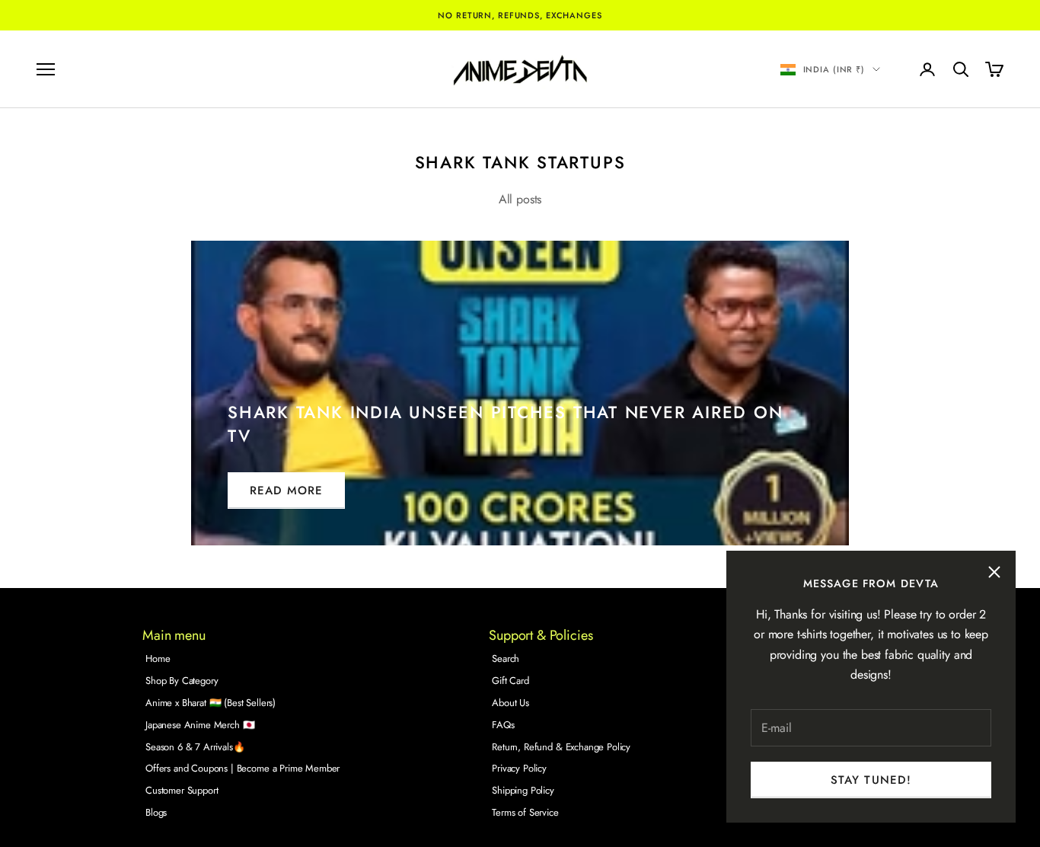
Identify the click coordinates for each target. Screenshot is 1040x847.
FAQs (503, 725)
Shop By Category (181, 680)
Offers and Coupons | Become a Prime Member (242, 768)
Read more (286, 490)
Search (505, 658)
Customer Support (181, 790)
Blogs (156, 812)
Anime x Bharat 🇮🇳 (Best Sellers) (210, 702)
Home (157, 658)
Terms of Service (525, 812)
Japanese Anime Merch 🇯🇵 (199, 725)
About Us (510, 702)
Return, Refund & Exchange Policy (561, 747)
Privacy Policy (519, 768)
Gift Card (510, 680)
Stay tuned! (871, 780)
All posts (520, 199)
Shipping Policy (523, 790)
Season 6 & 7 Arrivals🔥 (194, 747)
